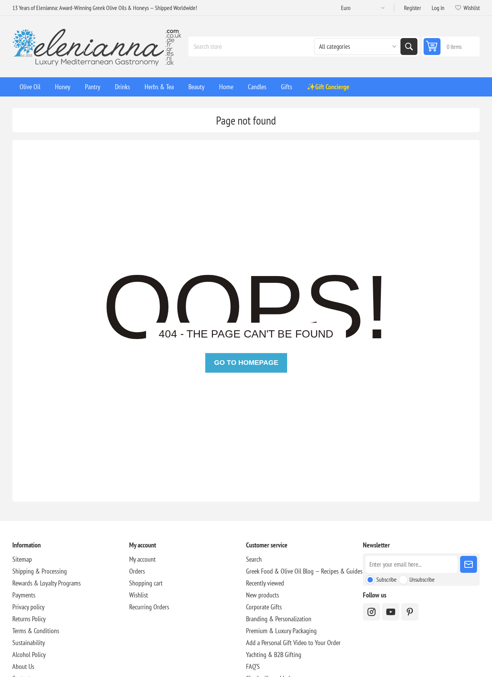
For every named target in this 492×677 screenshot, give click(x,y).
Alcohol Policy (29, 654)
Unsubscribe (422, 579)
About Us (23, 666)
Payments (23, 595)
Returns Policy (29, 618)
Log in (438, 8)
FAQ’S (253, 666)
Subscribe (386, 579)
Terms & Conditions (35, 630)
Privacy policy (28, 606)
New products (262, 595)
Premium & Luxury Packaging (281, 630)
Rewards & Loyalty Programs (46, 583)
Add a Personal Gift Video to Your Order (293, 642)
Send (468, 564)
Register (412, 8)
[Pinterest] (410, 611)
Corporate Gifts (264, 606)
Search (409, 46)
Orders (137, 571)
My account (142, 559)
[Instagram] (371, 611)
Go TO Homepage (246, 363)
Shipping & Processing (39, 571)
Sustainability (28, 642)
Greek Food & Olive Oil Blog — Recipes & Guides (304, 571)
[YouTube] (390, 611)
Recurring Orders (149, 606)
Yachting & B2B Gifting (273, 654)
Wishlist (138, 595)
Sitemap (22, 559)
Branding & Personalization (278, 618)
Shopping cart (146, 583)
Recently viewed (265, 583)
